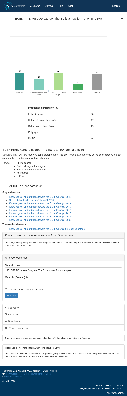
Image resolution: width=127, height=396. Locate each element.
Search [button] (36, 5)
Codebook (13, 307)
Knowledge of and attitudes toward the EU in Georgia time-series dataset (47, 228)
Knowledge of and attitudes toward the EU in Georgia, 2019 (40, 203)
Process (11, 295)
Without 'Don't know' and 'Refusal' (26, 289)
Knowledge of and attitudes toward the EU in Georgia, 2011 (40, 216)
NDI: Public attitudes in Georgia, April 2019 (31, 200)
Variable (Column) (15, 277)
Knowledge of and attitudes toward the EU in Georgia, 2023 (40, 196)
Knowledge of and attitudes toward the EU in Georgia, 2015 (40, 209)
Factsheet (13, 314)
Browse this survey (18, 328)
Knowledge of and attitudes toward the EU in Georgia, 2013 (40, 213)
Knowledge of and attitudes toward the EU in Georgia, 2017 (40, 206)
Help (60, 5)
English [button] (116, 5)
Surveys (49, 5)
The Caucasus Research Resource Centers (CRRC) (28, 373)
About (71, 5)
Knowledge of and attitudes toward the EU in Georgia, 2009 (40, 219)
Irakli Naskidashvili (13, 376)
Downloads (14, 321)
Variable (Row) (13, 265)
